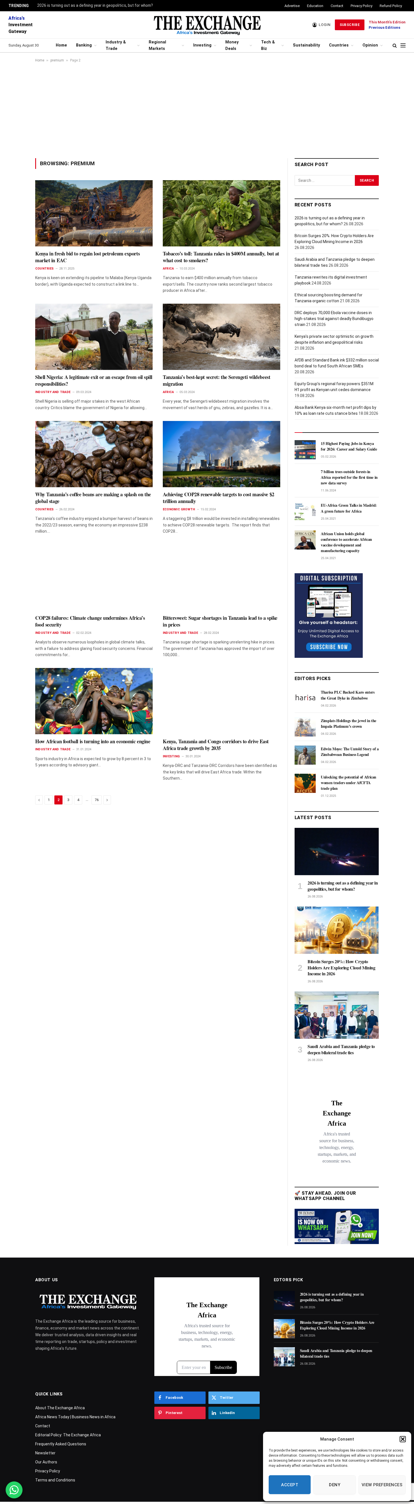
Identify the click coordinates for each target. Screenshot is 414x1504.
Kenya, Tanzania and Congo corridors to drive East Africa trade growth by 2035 (216, 745)
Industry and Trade (52, 392)
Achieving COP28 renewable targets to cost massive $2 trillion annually (218, 498)
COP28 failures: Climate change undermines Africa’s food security (90, 621)
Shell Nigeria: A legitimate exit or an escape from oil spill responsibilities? (93, 380)
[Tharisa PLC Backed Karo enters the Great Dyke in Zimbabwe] (305, 698)
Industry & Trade (116, 45)
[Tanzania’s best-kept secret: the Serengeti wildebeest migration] (221, 337)
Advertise (292, 6)
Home (61, 45)
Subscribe (350, 25)
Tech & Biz (268, 45)
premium (57, 60)
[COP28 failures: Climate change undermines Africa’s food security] (94, 577)
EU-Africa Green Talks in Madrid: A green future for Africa (349, 508)
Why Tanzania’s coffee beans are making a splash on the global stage (93, 498)
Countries (339, 45)
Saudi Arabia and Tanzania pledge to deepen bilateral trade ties (341, 1049)
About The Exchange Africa (60, 1408)
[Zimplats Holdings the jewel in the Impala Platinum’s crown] (305, 726)
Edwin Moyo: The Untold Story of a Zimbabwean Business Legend (350, 751)
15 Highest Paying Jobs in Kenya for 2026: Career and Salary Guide (349, 446)
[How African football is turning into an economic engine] (94, 701)
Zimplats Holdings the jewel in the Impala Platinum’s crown (348, 723)
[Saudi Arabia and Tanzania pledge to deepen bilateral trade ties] (337, 1015)
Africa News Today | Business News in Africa (75, 1417)
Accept (289, 1484)
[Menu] (403, 45)
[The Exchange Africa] (207, 24)
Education (315, 6)
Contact (337, 6)
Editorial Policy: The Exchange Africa (68, 1435)
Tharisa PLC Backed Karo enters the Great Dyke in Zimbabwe (348, 695)
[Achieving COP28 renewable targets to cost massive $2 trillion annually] (221, 454)
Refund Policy (391, 6)
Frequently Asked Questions (60, 1444)
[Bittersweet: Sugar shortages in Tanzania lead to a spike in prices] (221, 577)
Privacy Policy (361, 6)
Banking (84, 45)
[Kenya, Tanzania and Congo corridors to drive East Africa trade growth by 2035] (221, 701)
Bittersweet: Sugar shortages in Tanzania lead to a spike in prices (220, 621)
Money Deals (232, 45)
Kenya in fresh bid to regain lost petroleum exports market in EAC (87, 257)
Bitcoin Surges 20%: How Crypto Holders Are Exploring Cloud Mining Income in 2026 (341, 967)
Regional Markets (157, 45)
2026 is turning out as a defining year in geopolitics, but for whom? (95, 5)
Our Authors (46, 1462)
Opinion (370, 45)
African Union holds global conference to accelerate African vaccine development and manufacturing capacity (346, 542)
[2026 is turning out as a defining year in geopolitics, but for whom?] (337, 851)
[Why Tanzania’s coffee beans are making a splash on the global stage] (94, 454)
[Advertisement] (207, 110)
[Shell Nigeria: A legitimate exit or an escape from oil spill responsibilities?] (94, 337)
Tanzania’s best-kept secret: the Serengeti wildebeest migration (216, 380)
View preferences (382, 1484)
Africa (168, 268)
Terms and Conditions (55, 1480)
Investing (202, 45)
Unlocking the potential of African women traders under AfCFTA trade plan (348, 782)
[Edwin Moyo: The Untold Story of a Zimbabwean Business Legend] (305, 755)
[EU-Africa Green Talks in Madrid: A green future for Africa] (305, 511)
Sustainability (306, 45)
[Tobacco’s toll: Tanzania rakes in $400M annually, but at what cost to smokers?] (221, 213)
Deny (334, 1484)
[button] (403, 1439)
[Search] (394, 45)
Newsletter (45, 1453)
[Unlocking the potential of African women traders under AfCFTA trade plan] (305, 783)
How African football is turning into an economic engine (92, 741)
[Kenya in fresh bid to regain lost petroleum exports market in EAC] (94, 213)
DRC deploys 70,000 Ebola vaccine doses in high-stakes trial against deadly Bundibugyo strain (334, 318)
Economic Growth (179, 509)
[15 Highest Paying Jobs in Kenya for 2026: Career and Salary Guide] (305, 449)
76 (97, 800)
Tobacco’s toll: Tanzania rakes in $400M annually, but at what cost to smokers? (221, 257)
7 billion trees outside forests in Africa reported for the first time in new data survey (349, 477)
